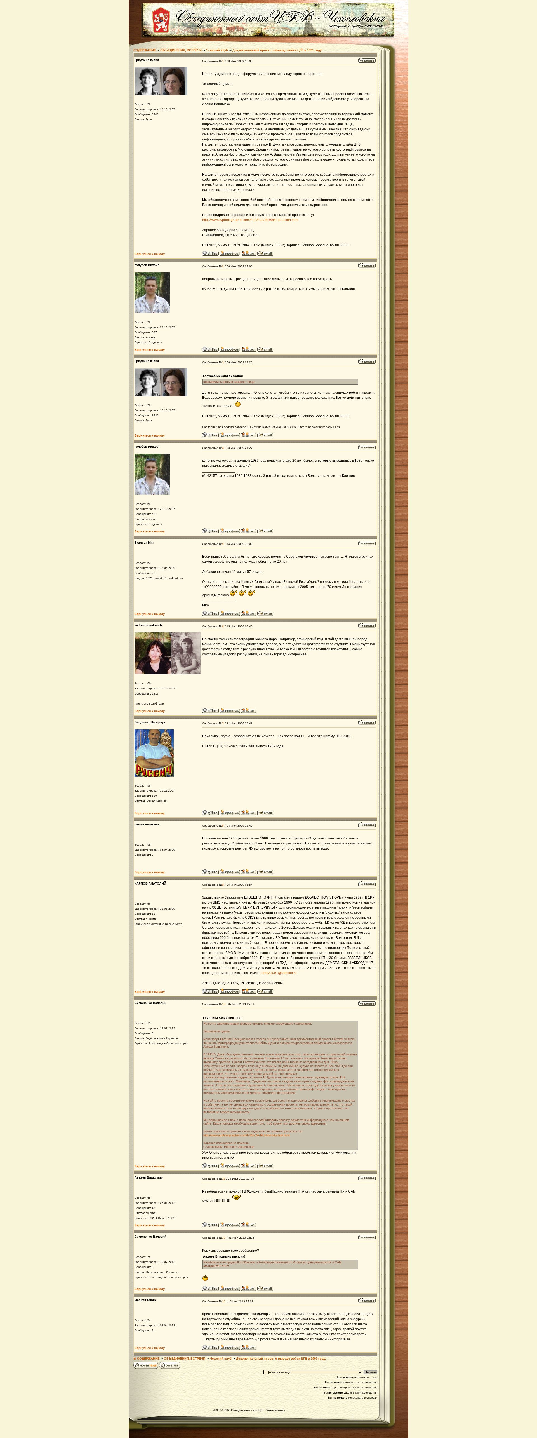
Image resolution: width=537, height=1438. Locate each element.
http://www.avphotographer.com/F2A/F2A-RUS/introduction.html (250, 220)
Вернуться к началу (150, 253)
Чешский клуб (217, 50)
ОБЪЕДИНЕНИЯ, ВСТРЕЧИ (181, 50)
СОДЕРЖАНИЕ (144, 50)
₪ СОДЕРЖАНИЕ (146, 1358)
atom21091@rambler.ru (279, 973)
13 (223, 1301)
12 (223, 1237)
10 (223, 1004)
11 (223, 1178)
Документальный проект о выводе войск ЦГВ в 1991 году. (277, 50)
